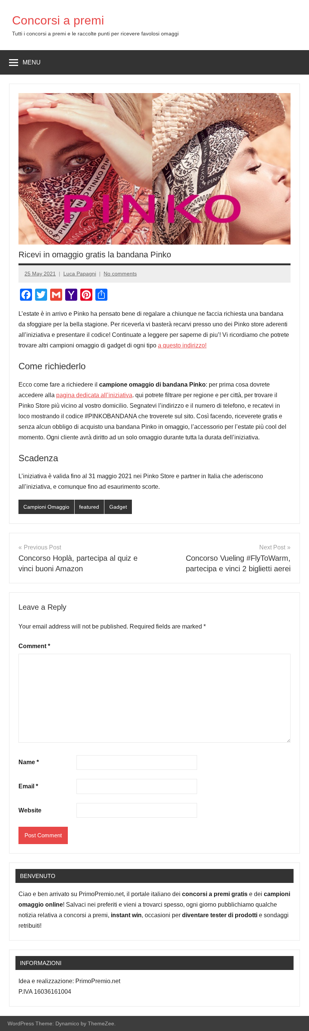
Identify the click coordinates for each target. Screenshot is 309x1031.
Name (28, 762)
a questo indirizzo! (182, 345)
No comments (120, 274)
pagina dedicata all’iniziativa (94, 395)
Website (29, 810)
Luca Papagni (79, 274)
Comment (34, 646)
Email (28, 786)
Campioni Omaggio (46, 507)
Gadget (118, 507)
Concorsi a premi (58, 20)
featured (89, 507)
